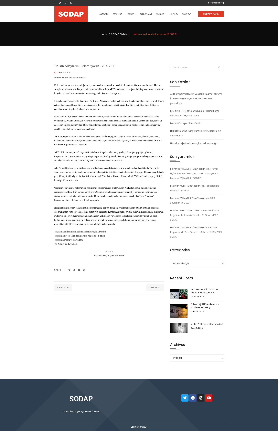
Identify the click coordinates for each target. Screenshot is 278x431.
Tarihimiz (117, 14)
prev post (64, 287)
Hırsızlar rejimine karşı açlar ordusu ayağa (193, 143)
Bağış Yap (186, 14)
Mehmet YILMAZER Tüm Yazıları (187, 169)
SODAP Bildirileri (120, 34)
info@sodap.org (216, 2)
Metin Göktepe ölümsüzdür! (186, 123)
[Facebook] (54, 3)
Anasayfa (103, 14)
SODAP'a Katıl (211, 14)
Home (104, 34)
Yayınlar (160, 14)
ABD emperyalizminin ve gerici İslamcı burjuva (204, 291)
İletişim (174, 14)
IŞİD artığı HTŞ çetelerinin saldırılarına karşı (205, 306)
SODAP (131, 14)
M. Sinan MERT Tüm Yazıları (185, 185)
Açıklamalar (146, 14)
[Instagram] (65, 3)
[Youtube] (71, 3)
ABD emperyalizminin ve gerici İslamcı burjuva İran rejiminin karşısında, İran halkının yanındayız (196, 98)
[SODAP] (71, 14)
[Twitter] (60, 3)
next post (154, 287)
